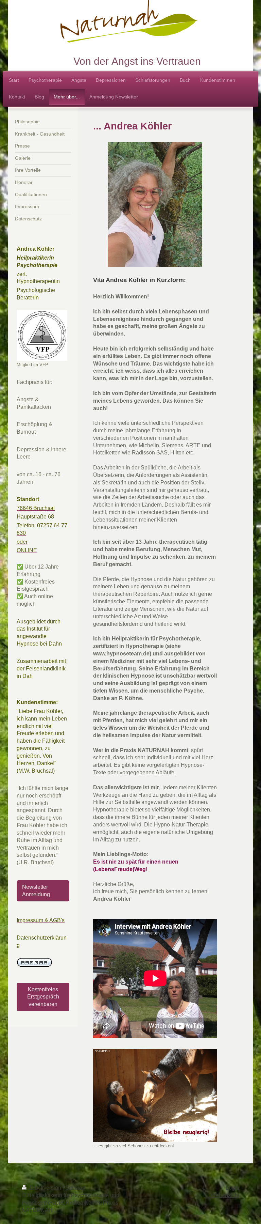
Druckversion (45, 1188)
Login (232, 1188)
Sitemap (75, 1188)
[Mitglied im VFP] (42, 335)
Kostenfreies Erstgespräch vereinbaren (43, 997)
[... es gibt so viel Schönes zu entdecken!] (155, 1095)
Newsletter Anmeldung (36, 890)
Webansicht (225, 1195)
